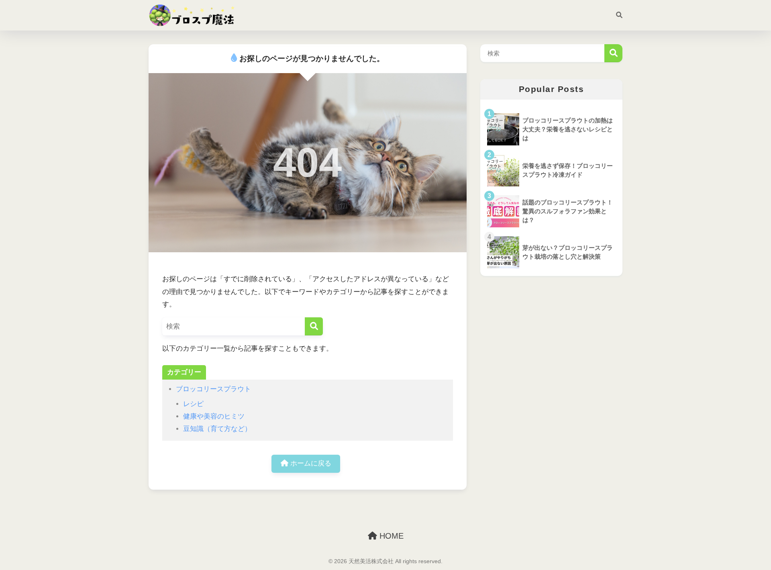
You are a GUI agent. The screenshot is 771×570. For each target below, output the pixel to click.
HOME (390, 535)
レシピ (193, 404)
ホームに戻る (309, 463)
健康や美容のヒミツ (214, 416)
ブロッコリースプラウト (213, 389)
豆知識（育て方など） (217, 429)
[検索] (615, 15)
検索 (613, 53)
